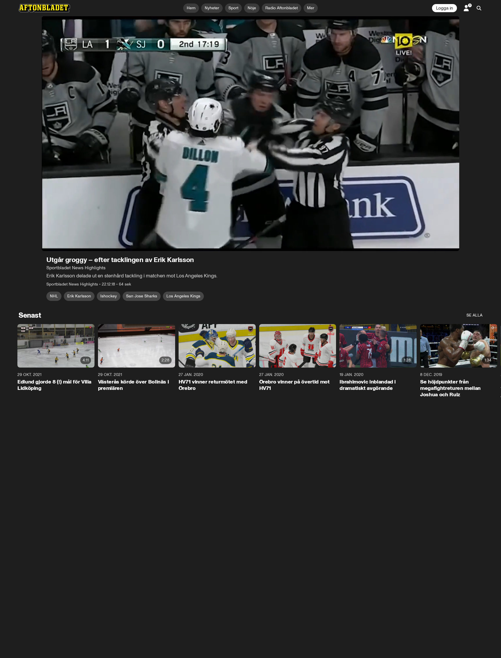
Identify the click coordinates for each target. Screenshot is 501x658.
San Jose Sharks (141, 296)
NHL (54, 296)
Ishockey (108, 296)
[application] (250, 133)
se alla (474, 315)
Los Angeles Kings (183, 296)
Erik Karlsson (79, 296)
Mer (310, 8)
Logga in (444, 8)
